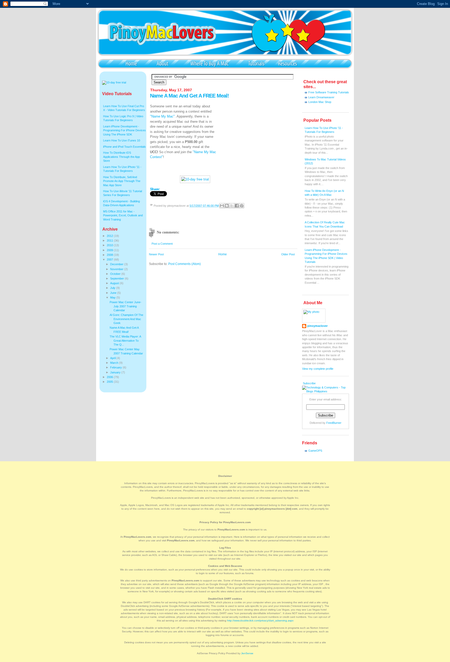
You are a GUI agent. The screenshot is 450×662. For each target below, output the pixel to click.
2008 (110, 254)
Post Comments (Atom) (184, 264)
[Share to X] (231, 205)
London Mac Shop (319, 101)
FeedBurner (333, 422)
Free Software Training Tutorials (328, 92)
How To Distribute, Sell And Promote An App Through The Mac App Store (121, 181)
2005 (110, 381)
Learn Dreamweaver (321, 97)
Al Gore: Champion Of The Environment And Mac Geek (126, 318)
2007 (110, 259)
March (114, 362)
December (117, 264)
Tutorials (256, 63)
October (115, 273)
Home (131, 63)
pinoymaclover (317, 325)
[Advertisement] (258, 136)
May (113, 297)
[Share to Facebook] (236, 205)
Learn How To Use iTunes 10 (121, 140)
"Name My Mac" (162, 116)
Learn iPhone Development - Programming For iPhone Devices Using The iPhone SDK (124, 130)
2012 (110, 235)
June (113, 292)
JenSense (247, 653)
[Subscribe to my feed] (302, 383)
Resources (287, 63)
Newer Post (156, 254)
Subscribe (309, 383)
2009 (110, 250)
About (162, 63)
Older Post (288, 254)
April (113, 358)
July (113, 287)
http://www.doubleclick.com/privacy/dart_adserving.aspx (260, 620)
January (115, 372)
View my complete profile (317, 368)
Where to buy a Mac (209, 63)
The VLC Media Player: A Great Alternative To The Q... (125, 340)
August (115, 283)
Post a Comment (162, 243)
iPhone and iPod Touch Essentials (124, 146)
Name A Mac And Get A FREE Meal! (189, 96)
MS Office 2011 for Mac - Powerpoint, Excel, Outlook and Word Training (123, 215)
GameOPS (315, 450)
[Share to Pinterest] (241, 205)
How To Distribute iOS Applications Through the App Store (121, 156)
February (116, 367)
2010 (110, 245)
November (117, 269)
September (117, 278)
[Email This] (221, 205)
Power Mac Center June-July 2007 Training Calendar (125, 306)
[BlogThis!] (226, 205)
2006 (110, 377)
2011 (110, 240)
